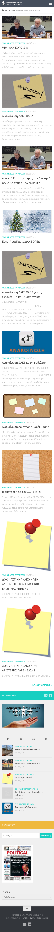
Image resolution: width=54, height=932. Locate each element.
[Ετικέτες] (45, 739)
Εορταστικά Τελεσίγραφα (26, 807)
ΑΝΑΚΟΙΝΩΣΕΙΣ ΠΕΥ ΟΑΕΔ (24, 746)
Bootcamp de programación (26, 789)
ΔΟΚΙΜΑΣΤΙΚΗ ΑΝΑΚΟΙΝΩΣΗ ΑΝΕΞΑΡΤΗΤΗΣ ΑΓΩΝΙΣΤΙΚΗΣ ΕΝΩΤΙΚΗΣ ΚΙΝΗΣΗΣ (21, 583)
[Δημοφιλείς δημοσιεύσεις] (21, 739)
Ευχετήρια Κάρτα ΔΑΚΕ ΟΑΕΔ (21, 241)
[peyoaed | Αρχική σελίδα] (16, 3)
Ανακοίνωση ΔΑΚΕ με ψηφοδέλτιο (24, 362)
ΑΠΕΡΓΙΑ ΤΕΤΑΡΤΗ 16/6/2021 (27, 763)
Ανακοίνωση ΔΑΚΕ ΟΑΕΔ (17, 116)
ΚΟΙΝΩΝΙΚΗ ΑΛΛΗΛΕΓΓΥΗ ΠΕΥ (28, 749)
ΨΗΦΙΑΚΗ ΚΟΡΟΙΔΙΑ (15, 47)
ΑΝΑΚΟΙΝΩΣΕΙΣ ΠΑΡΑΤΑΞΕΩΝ (13, 43)
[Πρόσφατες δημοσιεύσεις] (8, 739)
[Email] (45, 695)
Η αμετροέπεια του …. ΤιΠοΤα (21, 492)
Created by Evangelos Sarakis (35, 918)
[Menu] (50, 3)
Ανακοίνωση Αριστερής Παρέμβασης (25, 427)
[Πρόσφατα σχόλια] (33, 739)
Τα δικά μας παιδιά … (24, 777)
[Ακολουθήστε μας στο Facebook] (50, 695)
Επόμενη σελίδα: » (42, 684)
